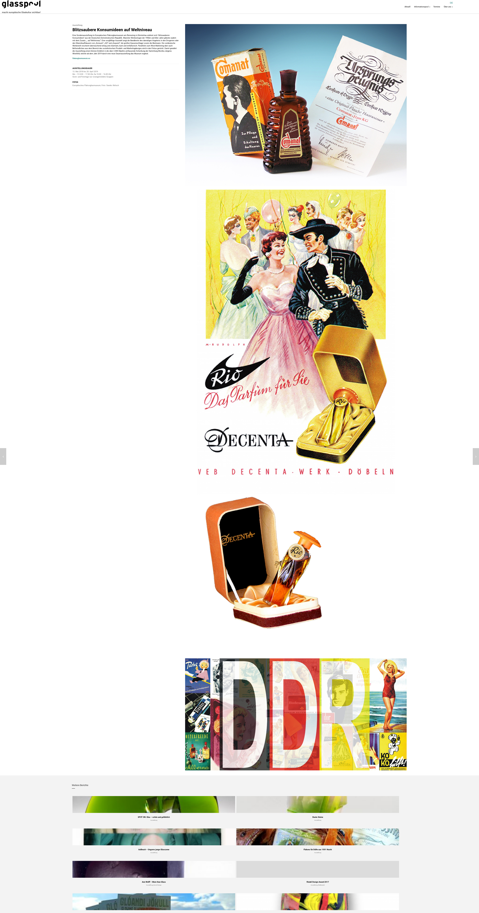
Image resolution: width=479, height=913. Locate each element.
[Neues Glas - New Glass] (476, 456)
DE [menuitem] (451, 2)
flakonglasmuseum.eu (81, 58)
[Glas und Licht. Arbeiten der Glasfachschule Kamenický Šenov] (3, 456)
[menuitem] (451, 3)
